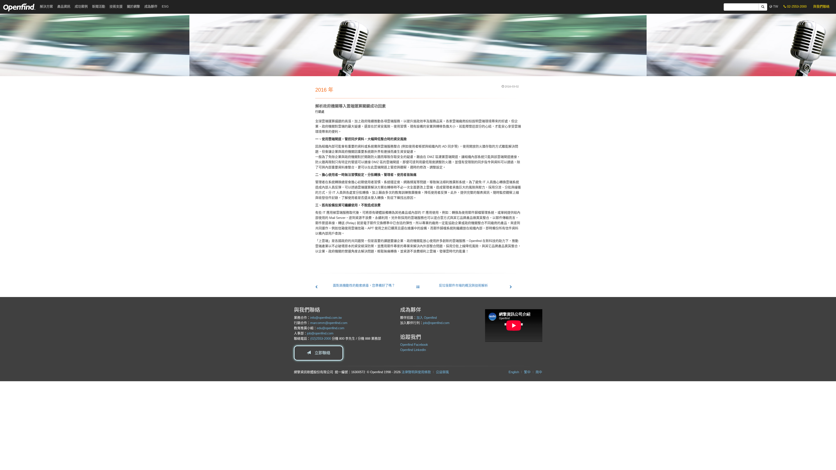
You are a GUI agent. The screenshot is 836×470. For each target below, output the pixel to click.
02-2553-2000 (796, 6)
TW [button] (775, 6)
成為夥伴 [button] (150, 6)
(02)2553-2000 (320, 338)
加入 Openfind (426, 317)
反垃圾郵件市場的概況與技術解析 (463, 285)
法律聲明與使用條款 (416, 372)
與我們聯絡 (821, 6)
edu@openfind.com (330, 328)
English (514, 372)
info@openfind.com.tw (326, 317)
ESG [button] (165, 6)
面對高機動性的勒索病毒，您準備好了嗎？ (364, 285)
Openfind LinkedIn (413, 350)
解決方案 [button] (46, 6)
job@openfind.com (320, 333)
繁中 (527, 372)
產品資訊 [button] (63, 6)
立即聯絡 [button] (320, 353)
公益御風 (442, 372)
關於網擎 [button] (133, 6)
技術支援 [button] (116, 6)
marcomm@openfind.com (328, 323)
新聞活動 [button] (98, 6)
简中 (539, 372)
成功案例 (81, 6)
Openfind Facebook (414, 344)
